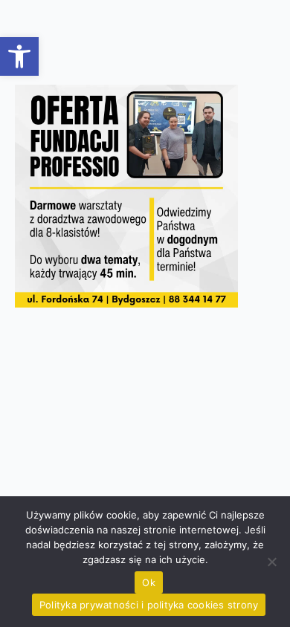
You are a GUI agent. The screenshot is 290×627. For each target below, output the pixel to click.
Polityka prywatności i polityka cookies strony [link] (149, 605)
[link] (19, 56)
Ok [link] (148, 582)
